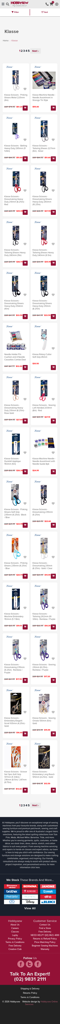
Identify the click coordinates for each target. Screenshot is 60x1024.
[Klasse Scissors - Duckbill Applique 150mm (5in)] (16, 444)
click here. (35, 867)
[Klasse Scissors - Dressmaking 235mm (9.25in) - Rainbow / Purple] (16, 650)
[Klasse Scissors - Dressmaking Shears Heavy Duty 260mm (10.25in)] (44, 182)
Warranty (45, 949)
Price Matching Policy (45, 942)
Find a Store (45, 928)
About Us (15, 924)
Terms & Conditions (15, 942)
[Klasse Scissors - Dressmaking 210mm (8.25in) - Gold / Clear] (44, 548)
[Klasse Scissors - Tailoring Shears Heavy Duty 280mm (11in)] (16, 235)
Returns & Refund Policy (45, 938)
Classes (15, 931)
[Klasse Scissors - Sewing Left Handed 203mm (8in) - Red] (44, 390)
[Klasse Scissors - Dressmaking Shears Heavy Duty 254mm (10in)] (16, 286)
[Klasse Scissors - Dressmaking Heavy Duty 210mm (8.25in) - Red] (16, 182)
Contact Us (45, 924)
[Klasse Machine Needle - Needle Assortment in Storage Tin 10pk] (44, 80)
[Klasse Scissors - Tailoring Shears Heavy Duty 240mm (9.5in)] (44, 235)
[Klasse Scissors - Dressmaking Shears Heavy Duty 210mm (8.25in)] (44, 286)
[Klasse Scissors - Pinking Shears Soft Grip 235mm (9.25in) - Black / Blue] (16, 495)
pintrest (37, 964)
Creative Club (15, 949)
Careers (15, 928)
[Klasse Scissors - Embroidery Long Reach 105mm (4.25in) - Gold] (44, 757)
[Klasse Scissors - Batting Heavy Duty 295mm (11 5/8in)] (16, 131)
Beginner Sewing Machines (45, 945)
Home (5, 40)
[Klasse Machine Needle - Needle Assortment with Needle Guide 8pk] (44, 444)
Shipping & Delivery (30, 988)
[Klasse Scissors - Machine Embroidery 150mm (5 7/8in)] (16, 599)
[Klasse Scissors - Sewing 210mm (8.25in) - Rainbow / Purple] (44, 650)
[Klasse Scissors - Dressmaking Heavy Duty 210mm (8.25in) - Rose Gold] (16, 390)
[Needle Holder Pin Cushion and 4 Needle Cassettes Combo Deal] (16, 339)
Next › (35, 51)
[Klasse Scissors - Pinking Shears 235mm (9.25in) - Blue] (16, 548)
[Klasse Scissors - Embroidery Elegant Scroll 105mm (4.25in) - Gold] (16, 703)
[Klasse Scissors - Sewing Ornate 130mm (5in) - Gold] (44, 703)
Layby (15, 935)
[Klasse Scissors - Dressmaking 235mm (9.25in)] (44, 495)
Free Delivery (15, 945)
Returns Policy (30, 993)
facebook (20, 964)
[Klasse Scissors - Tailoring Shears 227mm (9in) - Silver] (44, 131)
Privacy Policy (15, 938)
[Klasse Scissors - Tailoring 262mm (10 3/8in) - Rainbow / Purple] (44, 599)
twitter (29, 964)
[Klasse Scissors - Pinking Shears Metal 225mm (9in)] (16, 80)
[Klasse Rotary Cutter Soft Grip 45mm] (44, 339)
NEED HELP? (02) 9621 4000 (45, 935)
